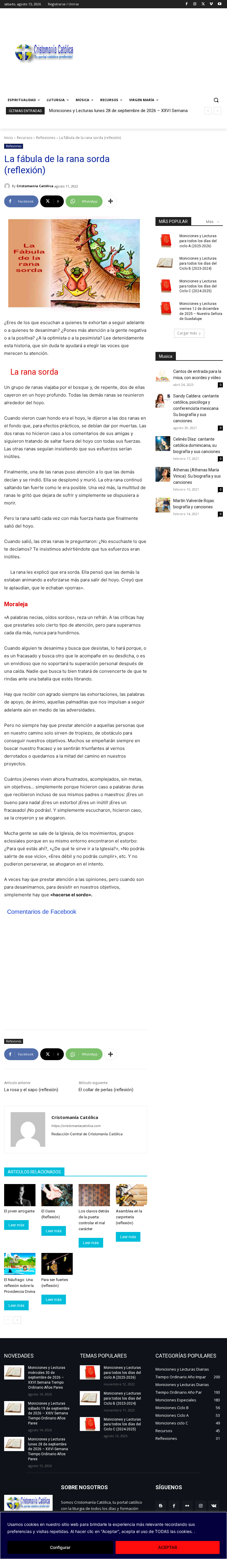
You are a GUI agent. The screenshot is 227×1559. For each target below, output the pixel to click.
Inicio (8, 137)
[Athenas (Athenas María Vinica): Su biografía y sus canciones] (162, 474)
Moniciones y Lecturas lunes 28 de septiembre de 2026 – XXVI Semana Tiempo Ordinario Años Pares (48, 1449)
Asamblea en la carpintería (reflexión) (129, 1217)
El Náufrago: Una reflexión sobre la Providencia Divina (19, 1285)
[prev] (208, 110)
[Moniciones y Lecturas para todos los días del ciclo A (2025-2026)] (165, 241)
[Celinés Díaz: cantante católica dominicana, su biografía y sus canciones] (162, 443)
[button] (216, 100)
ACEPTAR (167, 1547)
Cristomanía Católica (35, 186)
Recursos (24, 137)
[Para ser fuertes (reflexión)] (57, 1264)
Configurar (60, 1547)
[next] (217, 110)
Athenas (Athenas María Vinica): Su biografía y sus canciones (197, 476)
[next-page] (17, 1320)
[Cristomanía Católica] (8, 186)
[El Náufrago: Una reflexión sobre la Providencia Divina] (19, 1264)
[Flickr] (187, 1506)
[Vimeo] (211, 4)
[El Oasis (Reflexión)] (57, 1195)
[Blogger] (160, 1506)
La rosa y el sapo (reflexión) (31, 1089)
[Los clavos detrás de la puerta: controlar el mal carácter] (94, 1195)
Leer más (16, 1225)
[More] (110, 201)
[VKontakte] (214, 1506)
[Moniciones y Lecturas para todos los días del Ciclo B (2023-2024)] (165, 263)
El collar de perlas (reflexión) (106, 1089)
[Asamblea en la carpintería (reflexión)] (131, 1195)
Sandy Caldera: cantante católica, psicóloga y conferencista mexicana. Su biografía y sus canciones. (196, 408)
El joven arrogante (19, 1211)
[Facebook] (186, 4)
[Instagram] (195, 4)
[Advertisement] (154, 52)
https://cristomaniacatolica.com (76, 1126)
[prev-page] (8, 1320)
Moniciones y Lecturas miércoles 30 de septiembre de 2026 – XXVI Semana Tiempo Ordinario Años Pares (46, 1378)
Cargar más (187, 333)
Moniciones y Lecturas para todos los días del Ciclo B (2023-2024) (198, 263)
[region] (113, 1535)
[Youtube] (219, 4)
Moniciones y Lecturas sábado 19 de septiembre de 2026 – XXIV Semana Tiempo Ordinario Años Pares (48, 1413)
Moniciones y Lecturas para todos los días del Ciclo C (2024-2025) (198, 286)
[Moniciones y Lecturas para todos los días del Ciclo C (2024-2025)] (165, 286)
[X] (203, 4)
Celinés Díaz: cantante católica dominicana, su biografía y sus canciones (196, 445)
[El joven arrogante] (19, 1195)
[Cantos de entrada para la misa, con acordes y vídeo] (162, 375)
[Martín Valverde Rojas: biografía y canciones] (162, 505)
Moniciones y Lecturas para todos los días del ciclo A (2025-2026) (198, 241)
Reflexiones (45, 137)
